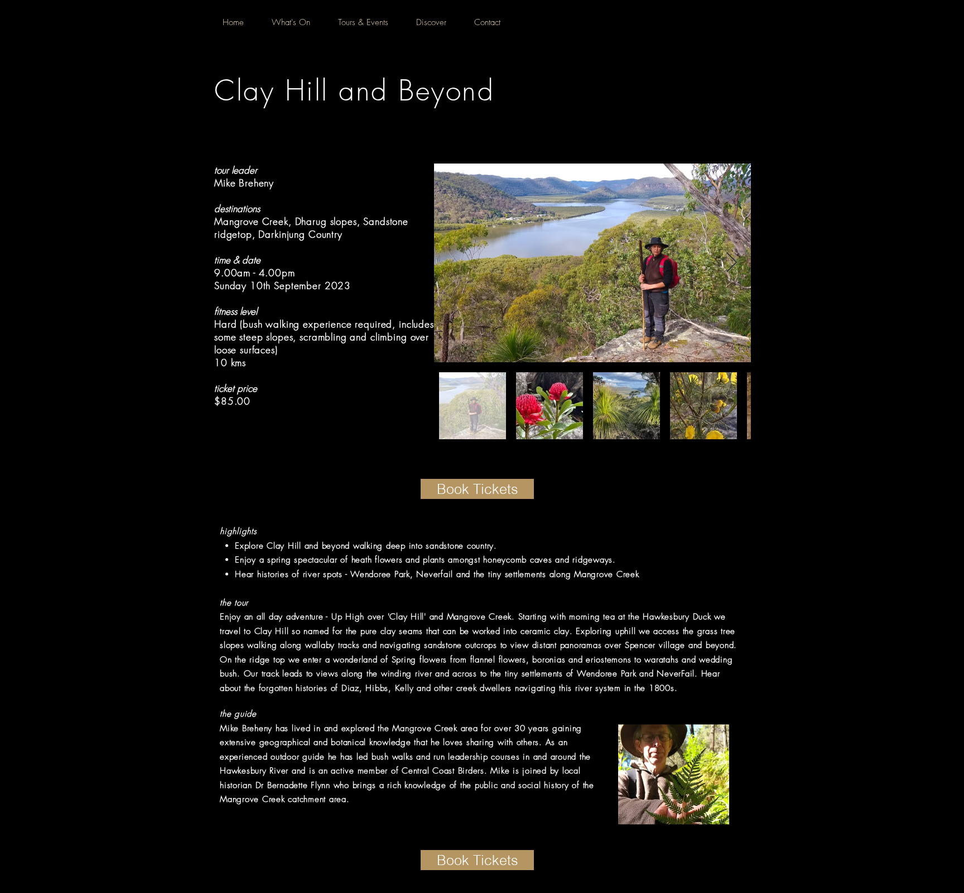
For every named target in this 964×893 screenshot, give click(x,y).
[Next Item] (731, 263)
